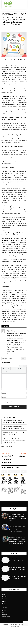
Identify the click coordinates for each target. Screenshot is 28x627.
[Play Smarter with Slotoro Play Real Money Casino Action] (17, 471)
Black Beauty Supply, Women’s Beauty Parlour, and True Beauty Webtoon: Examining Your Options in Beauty (7, 458)
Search (23, 358)
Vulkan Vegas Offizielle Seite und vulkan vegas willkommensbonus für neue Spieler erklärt (14, 440)
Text (25, 365)
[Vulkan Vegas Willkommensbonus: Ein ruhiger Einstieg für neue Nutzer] (4, 471)
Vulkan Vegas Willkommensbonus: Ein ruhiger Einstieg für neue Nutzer (13, 421)
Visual (20, 365)
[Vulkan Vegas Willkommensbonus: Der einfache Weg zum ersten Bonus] (11, 471)
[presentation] (3, 368)
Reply (8, 353)
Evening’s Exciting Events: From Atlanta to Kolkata (21, 456)
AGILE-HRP (10, 330)
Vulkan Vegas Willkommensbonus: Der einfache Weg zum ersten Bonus (13, 427)
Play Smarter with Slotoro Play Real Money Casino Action (13, 433)
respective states (21, 300)
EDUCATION (8, 13)
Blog (2, 474)
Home (2, 13)
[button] (3, 368)
